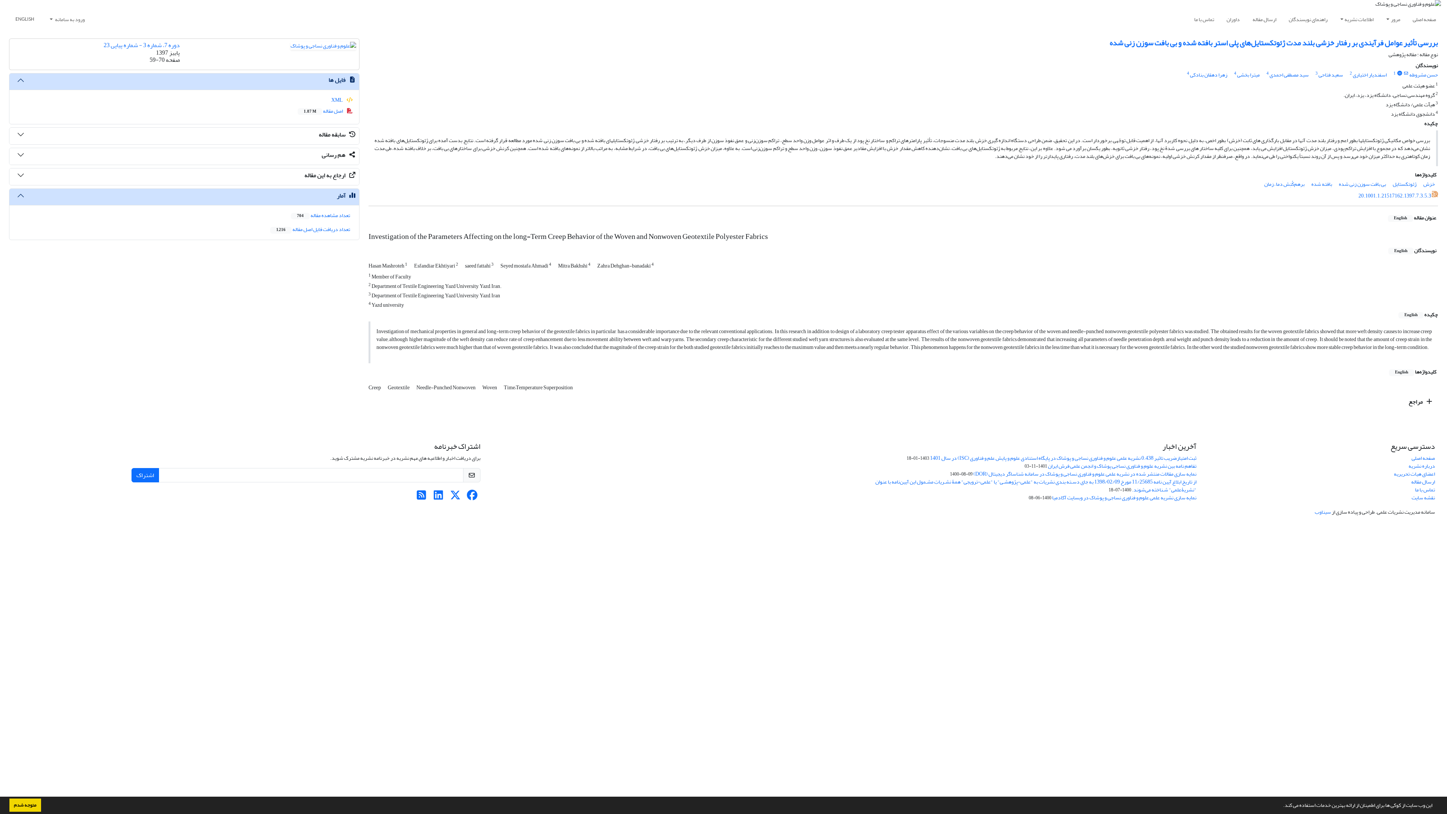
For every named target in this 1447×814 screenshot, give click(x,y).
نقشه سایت (1423, 498)
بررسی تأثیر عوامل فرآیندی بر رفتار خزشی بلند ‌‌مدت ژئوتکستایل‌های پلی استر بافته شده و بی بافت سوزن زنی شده (1274, 42)
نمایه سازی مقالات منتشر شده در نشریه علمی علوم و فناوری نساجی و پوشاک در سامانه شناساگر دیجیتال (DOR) (1084, 474)
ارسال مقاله (1264, 19)
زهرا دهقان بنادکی (1208, 75)
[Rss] (421, 497)
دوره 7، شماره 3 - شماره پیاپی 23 (142, 45)
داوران (1233, 19)
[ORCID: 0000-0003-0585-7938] (1400, 73)
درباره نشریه (1422, 466)
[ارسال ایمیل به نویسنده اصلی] (1406, 73)
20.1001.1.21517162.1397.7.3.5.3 (1394, 196)
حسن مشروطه (1423, 75)
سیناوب (1323, 512)
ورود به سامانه (69, 19)
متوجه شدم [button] (25, 804)
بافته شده (1321, 184)
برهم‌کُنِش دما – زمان (1284, 184)
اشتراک (145, 475)
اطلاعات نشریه (1359, 19)
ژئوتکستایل (1404, 184)
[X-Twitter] (455, 497)
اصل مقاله (324, 111)
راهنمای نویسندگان (1308, 19)
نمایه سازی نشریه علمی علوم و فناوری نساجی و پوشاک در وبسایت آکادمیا (1124, 498)
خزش (1429, 184)
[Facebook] (472, 497)
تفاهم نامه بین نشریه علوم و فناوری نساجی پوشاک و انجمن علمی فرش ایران (1122, 466)
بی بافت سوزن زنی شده (1362, 184)
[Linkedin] (438, 497)
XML (337, 100)
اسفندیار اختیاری (1370, 75)
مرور (1395, 19)
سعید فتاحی (1331, 75)
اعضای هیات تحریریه (1414, 474)
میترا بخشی (1248, 75)
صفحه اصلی (1424, 19)
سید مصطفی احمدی (1289, 75)
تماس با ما (1204, 19)
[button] (1281, 806)
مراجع (1416, 401)
